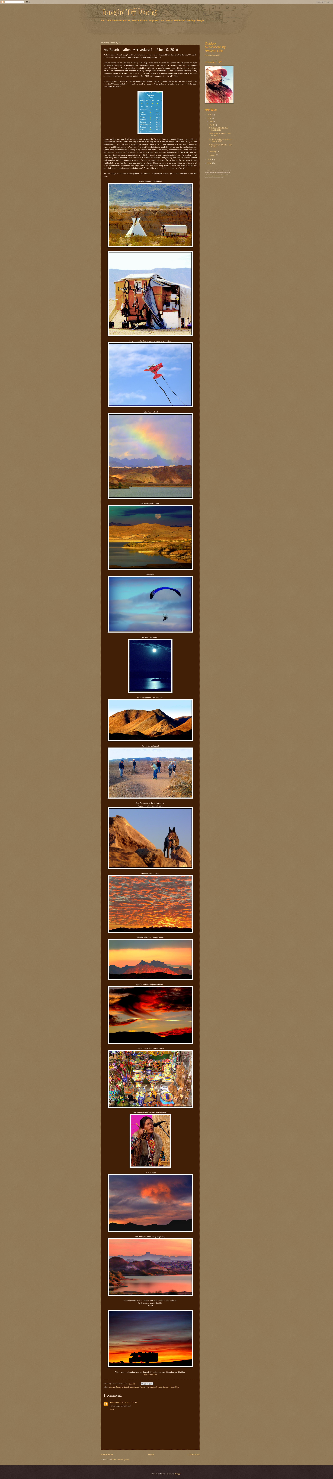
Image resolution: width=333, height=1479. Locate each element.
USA (177, 1387)
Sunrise (159, 1387)
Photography (150, 1387)
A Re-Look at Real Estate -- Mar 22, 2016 (219, 129)
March (212, 125)
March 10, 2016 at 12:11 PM (126, 1402)
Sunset (165, 1387)
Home (151, 1454)
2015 (210, 160)
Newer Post (107, 1454)
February (213, 151)
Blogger (178, 1474)
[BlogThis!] (144, 1383)
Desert (126, 1387)
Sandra (113, 1402)
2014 (210, 163)
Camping (119, 1387)
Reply (112, 1409)
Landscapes (134, 1387)
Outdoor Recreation (212, 55)
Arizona (112, 1387)
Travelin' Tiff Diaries (129, 12)
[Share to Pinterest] (152, 1383)
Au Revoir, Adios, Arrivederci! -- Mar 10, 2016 (220, 140)
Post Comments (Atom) (120, 1460)
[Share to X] (147, 1383)
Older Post (194, 1454)
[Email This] (142, 1383)
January (213, 155)
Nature (142, 1387)
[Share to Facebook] (149, 1383)
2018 (210, 115)
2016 (210, 118)
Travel (171, 1387)
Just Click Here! (150, 1375)
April (211, 121)
